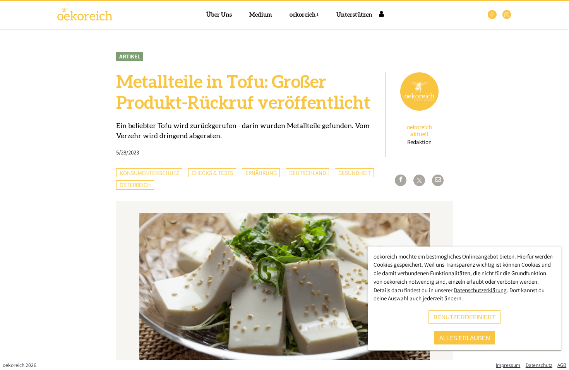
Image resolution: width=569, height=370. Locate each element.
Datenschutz (539, 364)
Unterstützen (354, 15)
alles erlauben (464, 338)
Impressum (508, 364)
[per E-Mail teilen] (438, 180)
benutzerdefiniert (464, 317)
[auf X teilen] (419, 180)
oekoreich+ (304, 15)
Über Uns (219, 15)
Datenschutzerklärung (480, 290)
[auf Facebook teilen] (400, 180)
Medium (260, 15)
